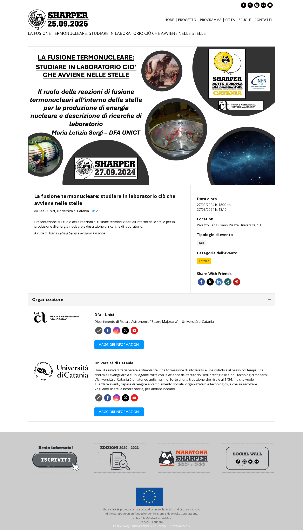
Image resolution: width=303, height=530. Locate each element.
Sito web (98, 330)
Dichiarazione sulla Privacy (149, 526)
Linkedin (219, 281)
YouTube (134, 330)
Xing (227, 281)
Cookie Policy (121, 526)
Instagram (116, 330)
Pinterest (236, 281)
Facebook (201, 281)
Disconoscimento (179, 526)
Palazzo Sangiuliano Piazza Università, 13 (229, 225)
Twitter (210, 281)
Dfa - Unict (47, 211)
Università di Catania (73, 211)
